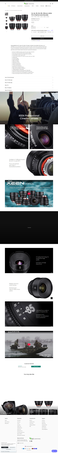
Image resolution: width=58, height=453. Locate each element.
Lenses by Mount (19, 5)
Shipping (32, 20)
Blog (30, 426)
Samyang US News (44, 424)
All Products (13, 5)
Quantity (32, 22)
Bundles (37, 5)
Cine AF (18, 423)
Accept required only (12, 447)
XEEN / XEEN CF (19, 433)
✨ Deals (8, 5)
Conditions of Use (32, 421)
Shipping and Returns (32, 424)
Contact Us (43, 420)
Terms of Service (7, 421)
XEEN (33, 5)
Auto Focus (18, 421)
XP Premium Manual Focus (20, 432)
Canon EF (33, 27)
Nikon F (42, 27)
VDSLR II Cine (19, 426)
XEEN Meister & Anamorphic (21, 435)
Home (5, 10)
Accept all (5, 447)
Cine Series (18, 424)
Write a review (36, 366)
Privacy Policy (31, 423)
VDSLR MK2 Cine (19, 427)
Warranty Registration (45, 429)
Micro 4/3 (37, 27)
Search (6, 420)
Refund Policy (44, 423)
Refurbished (42, 5)
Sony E (47, 27)
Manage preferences (8, 449)
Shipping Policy (44, 426)
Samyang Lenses (27, 5)
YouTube (50, 241)
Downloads (43, 421)
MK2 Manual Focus (19, 430)
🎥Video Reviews (48, 5)
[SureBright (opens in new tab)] (52, 30)
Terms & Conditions (7, 451)
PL (44, 27)
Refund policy (7, 423)
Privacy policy (2, 451)
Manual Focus (19, 429)
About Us (31, 420)
